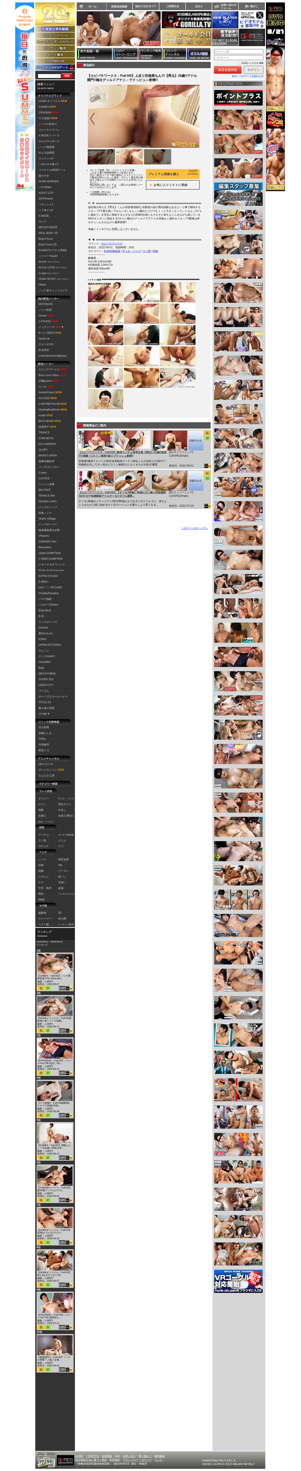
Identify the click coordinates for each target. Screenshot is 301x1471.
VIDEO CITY (46, 685)
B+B (41, 616)
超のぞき (44, 175)
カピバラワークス (53, 369)
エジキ (46, 386)
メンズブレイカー (49, 467)
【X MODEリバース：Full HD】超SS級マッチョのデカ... (54, 1189)
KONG (42, 639)
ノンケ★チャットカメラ (53, 290)
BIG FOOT (45, 490)
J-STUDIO (48, 321)
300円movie (46, 198)
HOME (79, 1456)
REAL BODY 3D (48, 233)
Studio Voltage (47, 518)
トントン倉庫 (46, 484)
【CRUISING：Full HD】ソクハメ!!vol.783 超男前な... (54, 1316)
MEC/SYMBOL (47, 673)
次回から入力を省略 (253, 63)
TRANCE (44, 432)
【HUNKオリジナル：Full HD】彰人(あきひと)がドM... (54, 1273)
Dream (46, 315)
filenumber (45, 547)
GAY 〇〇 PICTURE (50, 587)
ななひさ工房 (46, 775)
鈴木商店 (44, 350)
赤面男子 (47, 426)
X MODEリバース (49, 135)
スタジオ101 (46, 344)
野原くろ (44, 750)
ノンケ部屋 (45, 309)
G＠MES (47, 106)
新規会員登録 (119, 6)
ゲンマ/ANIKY (47, 656)
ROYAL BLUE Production (51, 570)
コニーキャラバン (49, 129)
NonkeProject (50, 392)
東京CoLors (46, 633)
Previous (74, 31)
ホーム (91, 6)
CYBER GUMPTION (51, 558)
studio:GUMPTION (50, 553)
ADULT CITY (46, 192)
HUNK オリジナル (53, 101)
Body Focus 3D (48, 244)
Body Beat (45, 610)
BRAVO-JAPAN (48, 455)
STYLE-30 (45, 702)
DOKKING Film (47, 541)
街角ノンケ (45, 512)
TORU (42, 738)
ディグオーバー (48, 524)
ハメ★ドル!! (46, 210)
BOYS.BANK (50, 421)
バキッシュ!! (46, 204)
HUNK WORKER (49, 181)
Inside (46, 415)
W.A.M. (49, 261)
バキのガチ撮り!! (48, 164)
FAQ (117, 1456)
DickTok (43, 627)
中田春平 (44, 744)
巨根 (155, 251)
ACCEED (48, 398)
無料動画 (159, 1456)
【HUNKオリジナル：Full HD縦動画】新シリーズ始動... (54, 1019)
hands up (44, 338)
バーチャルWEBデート (52, 169)
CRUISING (48, 112)
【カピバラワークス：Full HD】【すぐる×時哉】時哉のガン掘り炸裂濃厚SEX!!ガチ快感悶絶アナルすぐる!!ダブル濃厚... (122, 494)
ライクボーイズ (48, 621)
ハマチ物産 (45, 599)
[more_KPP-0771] (195, 440)
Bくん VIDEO (50, 332)
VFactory (44, 535)
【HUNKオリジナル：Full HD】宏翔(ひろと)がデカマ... (54, 1231)
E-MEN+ (44, 581)
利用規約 (115, 1460)
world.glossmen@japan (53, 355)
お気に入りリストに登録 (167, 184)
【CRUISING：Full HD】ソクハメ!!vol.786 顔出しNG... (54, 1061)
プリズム (44, 690)
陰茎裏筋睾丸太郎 (49, 530)
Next (163, 31)
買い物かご (251, 6)
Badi (41, 667)
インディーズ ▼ (51, 327)
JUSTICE (44, 478)
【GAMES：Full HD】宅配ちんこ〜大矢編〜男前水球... (54, 1146)
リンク (158, 1460)
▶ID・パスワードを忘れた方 (248, 76)
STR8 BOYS (46, 438)
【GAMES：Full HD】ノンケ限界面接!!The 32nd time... (54, 977)
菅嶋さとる (45, 733)
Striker (42, 284)
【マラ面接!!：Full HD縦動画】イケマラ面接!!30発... (54, 1104)
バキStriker (45, 187)
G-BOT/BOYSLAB (53, 403)
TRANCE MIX (47, 495)
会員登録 (107, 1456)
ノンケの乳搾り (48, 124)
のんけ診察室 (46, 152)
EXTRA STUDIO (48, 576)
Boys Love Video (52, 375)
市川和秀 (44, 727)
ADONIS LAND (48, 501)
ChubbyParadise (49, 593)
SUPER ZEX (46, 679)
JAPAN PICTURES (50, 644)
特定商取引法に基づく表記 (91, 1460)
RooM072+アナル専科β (53, 250)
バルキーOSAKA (48, 604)
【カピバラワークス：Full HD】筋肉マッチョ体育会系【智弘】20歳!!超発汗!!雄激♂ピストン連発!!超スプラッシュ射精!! (123, 454)
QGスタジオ (46, 764)
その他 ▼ (44, 713)
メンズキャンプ (48, 507)
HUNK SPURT (54, 279)
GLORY (43, 449)
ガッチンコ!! (46, 158)
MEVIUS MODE (48, 227)
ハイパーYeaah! (48, 256)
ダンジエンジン (51, 769)
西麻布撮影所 (46, 461)
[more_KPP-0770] (195, 481)
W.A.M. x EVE (53, 267)
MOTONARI (46, 304)
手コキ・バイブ (131, 251)
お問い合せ (129, 1456)
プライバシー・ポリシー (137, 1460)
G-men (43, 472)
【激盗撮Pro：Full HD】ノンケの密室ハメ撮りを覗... (54, 1358)
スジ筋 (147, 251)
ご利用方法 (172, 6)
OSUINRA (45, 662)
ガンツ (42, 221)
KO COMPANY (47, 444)
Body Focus (46, 238)
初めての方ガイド (146, 6)
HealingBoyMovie (53, 409)
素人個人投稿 (46, 708)
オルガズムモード (49, 141)
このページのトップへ (194, 528)
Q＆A (199, 6)
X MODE (44, 215)
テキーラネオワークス (52, 564)
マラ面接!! (48, 118)
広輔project (49, 380)
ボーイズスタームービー (53, 696)
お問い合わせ (225, 6)
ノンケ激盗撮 (46, 147)
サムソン (44, 650)
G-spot (49, 273)
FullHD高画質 (112, 251)
